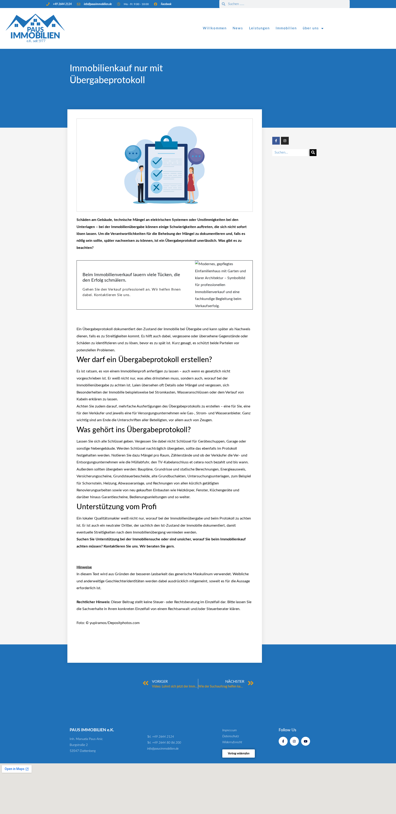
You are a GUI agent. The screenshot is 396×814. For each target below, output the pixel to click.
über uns (311, 28)
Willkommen (215, 28)
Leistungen (259, 28)
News (238, 28)
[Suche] (313, 152)
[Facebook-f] (276, 141)
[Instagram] (285, 141)
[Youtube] (305, 741)
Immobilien (286, 28)
